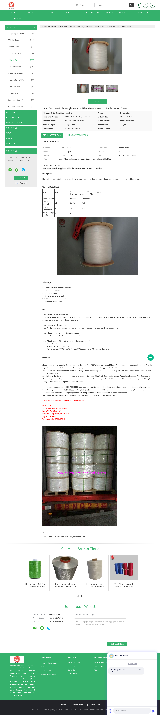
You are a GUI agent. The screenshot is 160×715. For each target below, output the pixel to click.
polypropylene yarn (77, 537)
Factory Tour (87, 13)
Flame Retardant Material (21, 80)
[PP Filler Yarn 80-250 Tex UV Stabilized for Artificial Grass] (36, 568)
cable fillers (47, 537)
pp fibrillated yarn (61, 537)
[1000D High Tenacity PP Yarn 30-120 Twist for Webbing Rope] (124, 568)
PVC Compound (21, 67)
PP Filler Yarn (21, 60)
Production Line (101, 663)
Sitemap (63, 705)
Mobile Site (95, 705)
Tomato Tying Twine (21, 53)
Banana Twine (21, 47)
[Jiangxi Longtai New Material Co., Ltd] (10, 169)
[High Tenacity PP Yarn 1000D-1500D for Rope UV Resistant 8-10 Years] (94, 568)
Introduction (74, 663)
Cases (9, 138)
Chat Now (16, 18)
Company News (142, 13)
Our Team (72, 674)
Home (14, 13)
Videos (51, 13)
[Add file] (110, 711)
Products (32, 13)
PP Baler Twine (21, 40)
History (71, 666)
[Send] (154, 711)
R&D (96, 670)
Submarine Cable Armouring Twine (21, 100)
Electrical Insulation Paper (21, 107)
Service (71, 670)
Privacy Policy (79, 705)
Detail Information (52, 135)
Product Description (78, 135)
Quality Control (105, 13)
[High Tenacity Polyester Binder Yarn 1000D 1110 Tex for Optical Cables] (65, 568)
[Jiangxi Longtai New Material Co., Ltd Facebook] (138, 5)
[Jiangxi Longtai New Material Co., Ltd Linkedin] (152, 5)
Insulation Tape (21, 87)
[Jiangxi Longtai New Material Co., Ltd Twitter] (145, 5)
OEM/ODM (98, 666)
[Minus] (153, 655)
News (8, 133)
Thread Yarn (21, 93)
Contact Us (123, 13)
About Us (68, 13)
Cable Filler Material (21, 73)
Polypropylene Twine (21, 33)
